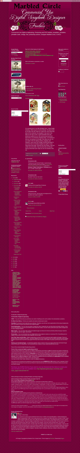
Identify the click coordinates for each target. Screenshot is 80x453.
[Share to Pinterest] (47, 153)
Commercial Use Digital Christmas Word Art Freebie (17, 213)
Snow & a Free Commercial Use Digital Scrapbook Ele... (17, 203)
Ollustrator (52, 438)
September (16, 179)
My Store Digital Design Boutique (34, 88)
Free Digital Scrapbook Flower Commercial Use (17, 241)
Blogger (62, 438)
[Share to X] (45, 153)
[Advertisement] (35, 75)
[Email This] (42, 153)
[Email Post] (40, 153)
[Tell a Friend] (61, 86)
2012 (14, 263)
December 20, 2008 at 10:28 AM (35, 178)
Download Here (29, 98)
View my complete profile (16, 431)
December (16, 185)
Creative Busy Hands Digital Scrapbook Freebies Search (16, 291)
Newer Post (28, 211)
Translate (16, 55)
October (16, 181)
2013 (14, 265)
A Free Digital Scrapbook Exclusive (17, 188)
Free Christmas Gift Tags (32, 95)
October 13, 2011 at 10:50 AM (34, 205)
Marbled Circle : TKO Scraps (16, 306)
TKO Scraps (62, 102)
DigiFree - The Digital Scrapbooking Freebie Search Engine (16, 301)
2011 (14, 261)
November (16, 183)
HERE (33, 380)
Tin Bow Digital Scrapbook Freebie (17, 251)
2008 (14, 177)
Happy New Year (17, 254)
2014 (14, 267)
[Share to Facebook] (46, 153)
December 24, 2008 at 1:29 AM (35, 187)
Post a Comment (30, 208)
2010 (14, 259)
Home (40, 211)
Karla (29, 183)
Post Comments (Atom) (36, 213)
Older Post (52, 211)
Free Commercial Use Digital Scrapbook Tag (17, 223)
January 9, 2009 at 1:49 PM (34, 196)
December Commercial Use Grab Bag (17, 246)
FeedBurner (63, 65)
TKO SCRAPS (30, 90)
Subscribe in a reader (30, 63)
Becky (29, 201)
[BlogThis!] (43, 153)
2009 (14, 257)
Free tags (31, 155)
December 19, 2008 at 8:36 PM (35, 170)
